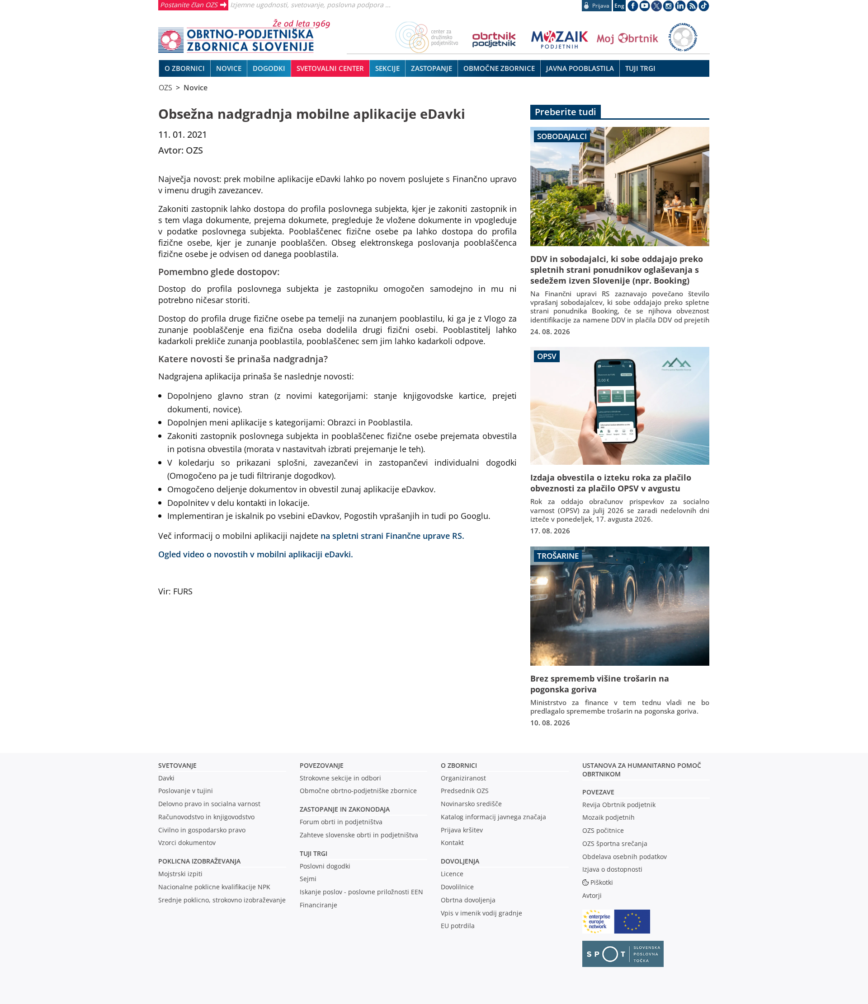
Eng (619, 5)
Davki (166, 778)
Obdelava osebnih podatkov (624, 856)
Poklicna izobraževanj (197, 861)
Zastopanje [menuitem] (431, 68)
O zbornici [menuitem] (185, 68)
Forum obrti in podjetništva (341, 821)
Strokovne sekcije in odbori (340, 778)
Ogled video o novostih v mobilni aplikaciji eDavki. (255, 554)
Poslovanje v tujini (185, 790)
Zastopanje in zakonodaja (345, 809)
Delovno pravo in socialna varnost (209, 803)
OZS (165, 88)
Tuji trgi (313, 853)
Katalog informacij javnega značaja (493, 817)
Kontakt (452, 842)
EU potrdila (458, 925)
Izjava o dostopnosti (612, 869)
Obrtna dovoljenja (468, 900)
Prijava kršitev (462, 830)
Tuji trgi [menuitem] (640, 68)
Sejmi (308, 878)
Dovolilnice (457, 887)
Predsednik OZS (465, 790)
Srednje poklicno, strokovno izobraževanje (222, 900)
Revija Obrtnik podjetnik (619, 804)
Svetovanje (177, 765)
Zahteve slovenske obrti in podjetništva (359, 835)
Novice (196, 88)
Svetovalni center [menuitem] (330, 68)
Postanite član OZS (188, 4)
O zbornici (459, 765)
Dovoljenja (460, 861)
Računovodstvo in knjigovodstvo (206, 817)
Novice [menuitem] (228, 68)
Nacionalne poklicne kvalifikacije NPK (214, 887)
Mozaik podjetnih (608, 817)
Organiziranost (463, 778)
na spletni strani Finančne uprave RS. (392, 535)
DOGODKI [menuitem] (269, 68)
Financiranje (318, 905)
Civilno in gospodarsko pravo (201, 830)
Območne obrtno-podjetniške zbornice (358, 790)
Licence (452, 873)
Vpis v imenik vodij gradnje (481, 913)
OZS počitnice (603, 830)
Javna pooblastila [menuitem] (580, 68)
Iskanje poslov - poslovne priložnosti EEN (361, 891)
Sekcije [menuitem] (387, 68)
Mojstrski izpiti (180, 873)
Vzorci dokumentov (187, 842)
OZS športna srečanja (614, 843)
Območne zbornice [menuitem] (499, 68)
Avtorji (592, 895)
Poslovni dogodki (325, 866)
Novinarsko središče (471, 803)
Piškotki (601, 882)
